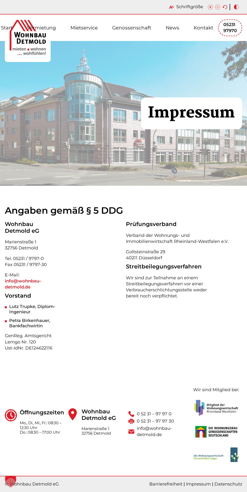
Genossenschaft (131, 28)
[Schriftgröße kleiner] (217, 7)
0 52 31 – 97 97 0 (154, 414)
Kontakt (203, 28)
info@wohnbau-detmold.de (23, 284)
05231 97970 (230, 27)
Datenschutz (228, 484)
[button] (10, 481)
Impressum (198, 484)
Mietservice (84, 28)
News (172, 28)
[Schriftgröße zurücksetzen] (224, 7)
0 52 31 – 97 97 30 (155, 421)
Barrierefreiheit (165, 484)
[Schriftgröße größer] (210, 7)
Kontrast (236, 7)
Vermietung (41, 28)
